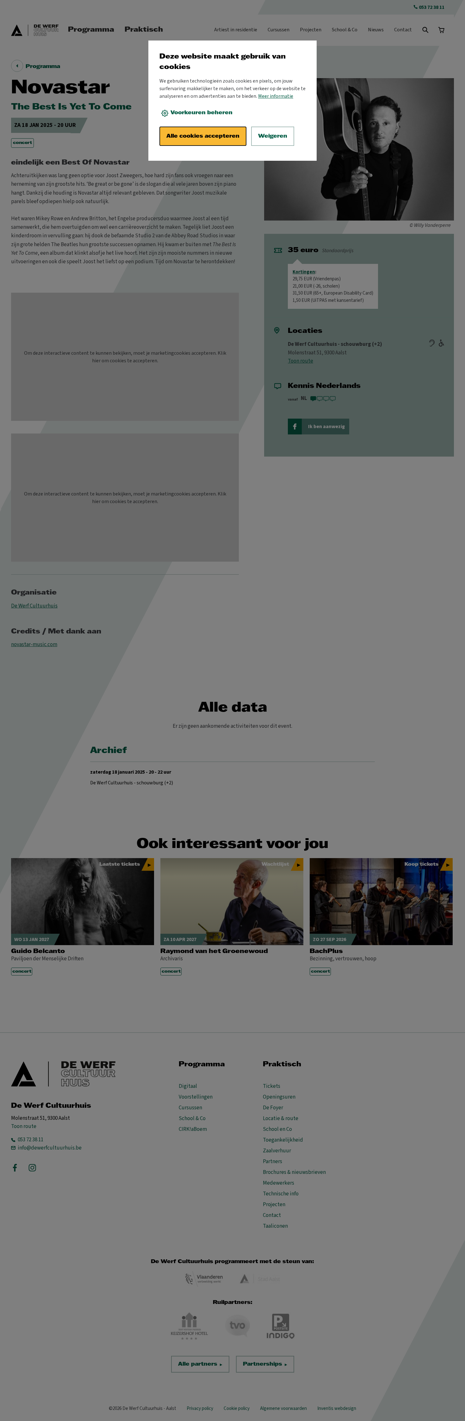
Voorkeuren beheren (201, 112)
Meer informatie (275, 96)
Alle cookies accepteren (202, 136)
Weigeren (272, 136)
